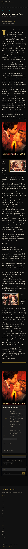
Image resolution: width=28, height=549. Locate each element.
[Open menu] (20, 2)
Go (23, 473)
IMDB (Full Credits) (8, 443)
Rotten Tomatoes (8, 450)
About (3, 528)
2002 (12, 460)
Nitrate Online (10, 544)
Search (3, 534)
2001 (16, 460)
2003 (8, 460)
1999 (23, 460)
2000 (19, 460)
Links (3, 531)
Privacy (3, 537)
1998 (4, 463)
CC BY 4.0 (16, 544)
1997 (8, 463)
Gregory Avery (9, 21)
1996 (12, 463)
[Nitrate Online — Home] (7, 2)
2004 (4, 460)
